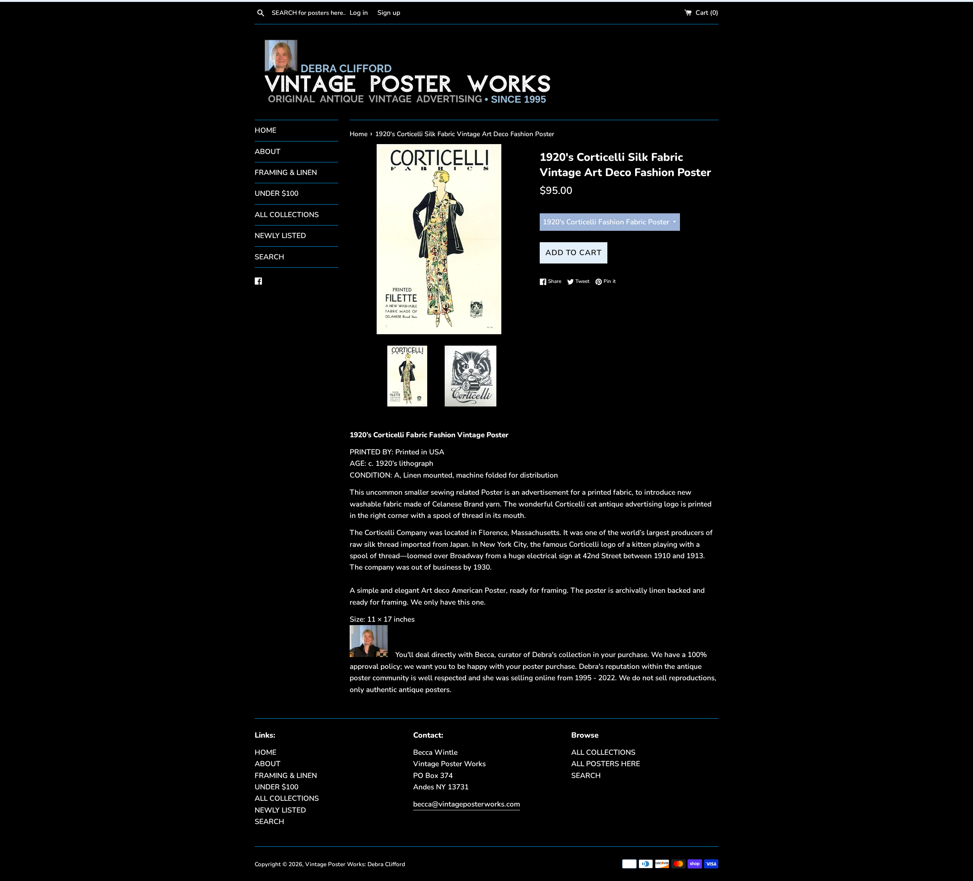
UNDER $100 (276, 193)
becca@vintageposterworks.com (466, 804)
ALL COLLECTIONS (287, 215)
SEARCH (269, 257)
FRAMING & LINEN (286, 173)
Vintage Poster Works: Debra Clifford (355, 864)
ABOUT (267, 152)
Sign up (388, 12)
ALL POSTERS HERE (605, 764)
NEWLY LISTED (280, 236)
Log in (359, 12)
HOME (265, 130)
